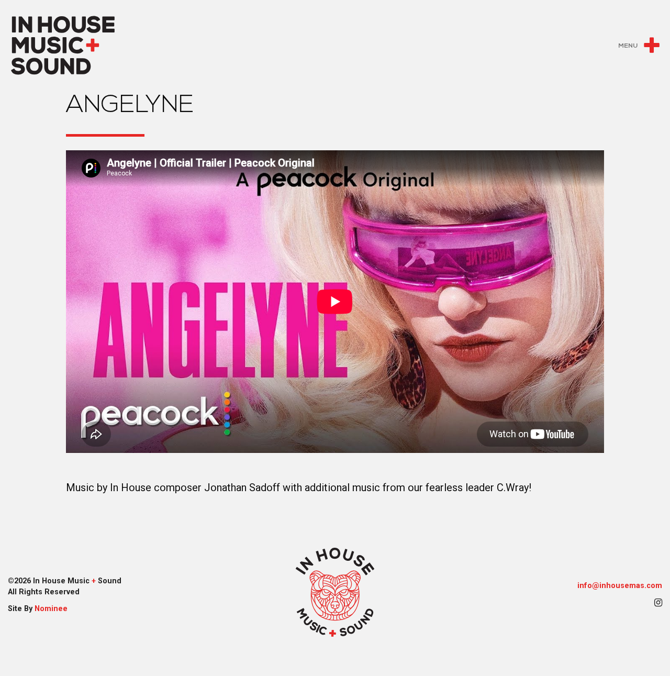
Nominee (51, 608)
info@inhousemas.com (619, 585)
